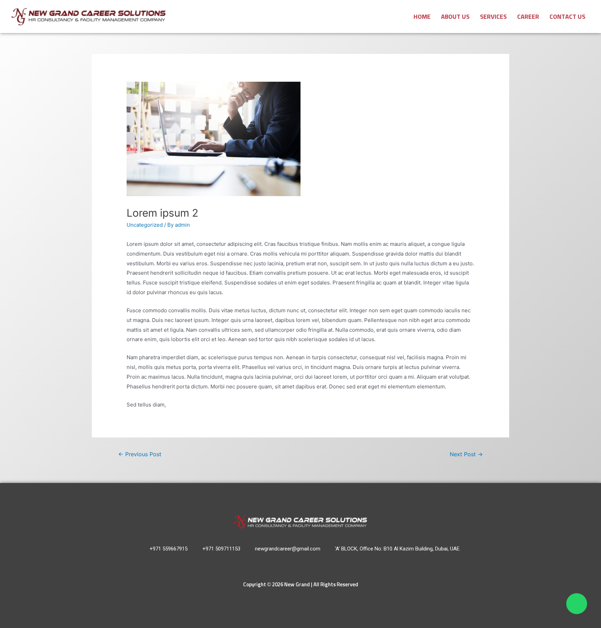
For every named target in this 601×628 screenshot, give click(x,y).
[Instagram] (293, 567)
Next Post (466, 454)
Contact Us (567, 17)
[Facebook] (308, 567)
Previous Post (139, 454)
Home (422, 17)
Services (493, 17)
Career (528, 17)
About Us (455, 17)
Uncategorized (145, 225)
